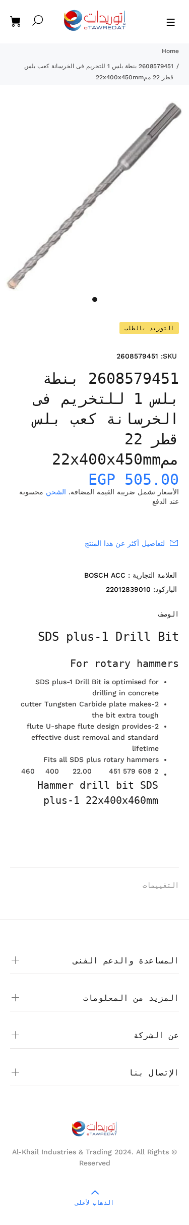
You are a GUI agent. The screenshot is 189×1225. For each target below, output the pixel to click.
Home (170, 51)
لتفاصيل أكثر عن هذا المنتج (125, 543)
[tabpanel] (94, 196)
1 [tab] (94, 299)
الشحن (56, 492)
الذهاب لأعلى (94, 1202)
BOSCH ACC (104, 575)
